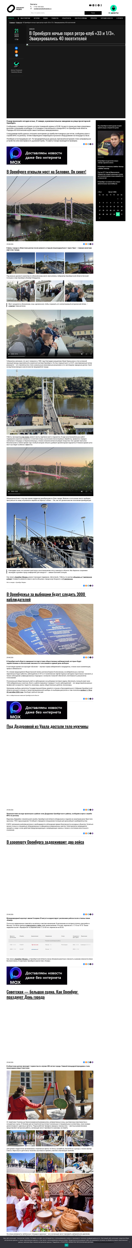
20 (110, 210)
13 (110, 206)
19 (107, 210)
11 (103, 206)
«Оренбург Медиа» (21, 577)
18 (103, 210)
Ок (66, 1245)
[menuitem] (11, 18)
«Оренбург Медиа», (21, 959)
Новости (19, 22)
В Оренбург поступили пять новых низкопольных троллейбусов (109, 182)
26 (107, 214)
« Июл (100, 192)
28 (114, 214)
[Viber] (92, 144)
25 (103, 214)
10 (99, 206)
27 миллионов (67, 579)
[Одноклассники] (16, 51)
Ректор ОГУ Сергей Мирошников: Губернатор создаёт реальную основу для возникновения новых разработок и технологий (110, 175)
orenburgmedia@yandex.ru (42, 8)
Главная (12, 22)
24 (99, 214)
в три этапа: (25, 437)
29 (118, 214)
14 (114, 206)
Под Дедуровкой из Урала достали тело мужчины (47, 726)
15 (118, 206)
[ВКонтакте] (16, 48)
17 (99, 210)
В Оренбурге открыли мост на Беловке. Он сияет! (46, 172)
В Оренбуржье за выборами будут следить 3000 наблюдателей (46, 596)
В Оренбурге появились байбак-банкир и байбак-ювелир (110, 167)
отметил (12, 306)
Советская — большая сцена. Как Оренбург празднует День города (43, 994)
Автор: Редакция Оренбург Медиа (16, 71)
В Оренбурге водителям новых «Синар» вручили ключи (108, 162)
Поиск (93, 13)
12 (107, 206)
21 (114, 210)
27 (110, 214)
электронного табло (33, 925)
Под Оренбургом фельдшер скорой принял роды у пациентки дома (109, 127)
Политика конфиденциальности (104, 1242)
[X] (90, 144)
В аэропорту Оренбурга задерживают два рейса (45, 842)
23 (121, 210)
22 (118, 210)
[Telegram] (16, 55)
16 (121, 206)
